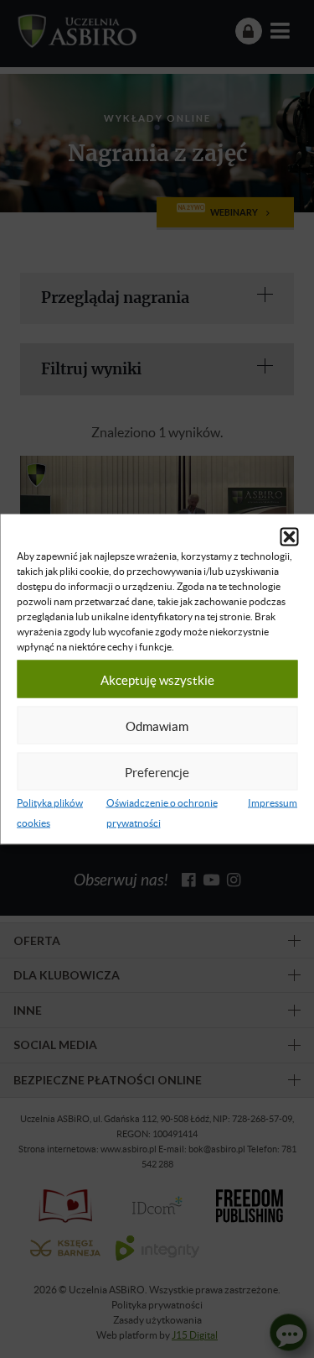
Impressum (272, 803)
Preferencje (157, 771)
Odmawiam (157, 725)
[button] (289, 537)
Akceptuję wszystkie (157, 679)
